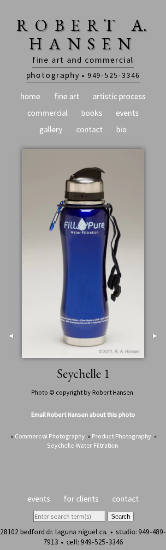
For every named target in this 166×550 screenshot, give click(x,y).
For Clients (81, 498)
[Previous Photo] (11, 353)
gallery (50, 129)
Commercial (47, 112)
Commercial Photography (50, 436)
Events (127, 112)
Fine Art (66, 96)
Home (30, 96)
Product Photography (121, 436)
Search (120, 516)
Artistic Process (119, 96)
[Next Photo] (155, 353)
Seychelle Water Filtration (82, 445)
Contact (89, 129)
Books (91, 112)
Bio (121, 129)
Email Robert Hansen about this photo (83, 414)
